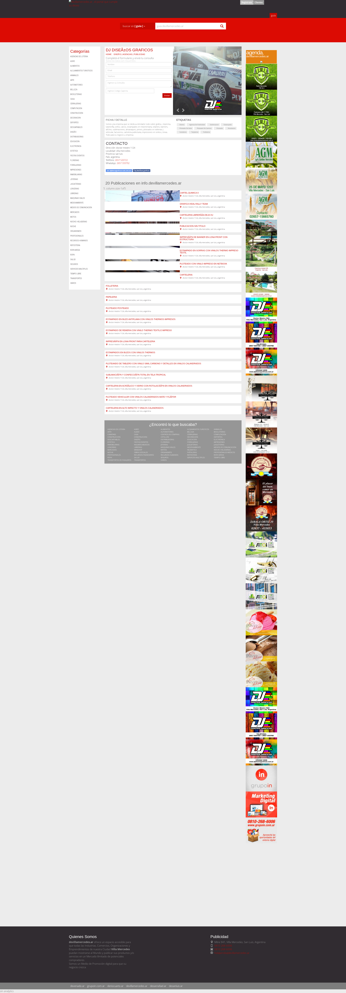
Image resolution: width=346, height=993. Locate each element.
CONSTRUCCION (113, 437)
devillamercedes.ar (136, 986)
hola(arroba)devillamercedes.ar (231, 953)
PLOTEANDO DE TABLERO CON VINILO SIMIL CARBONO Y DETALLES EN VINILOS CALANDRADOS (153, 364)
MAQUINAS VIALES (168, 447)
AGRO (136, 429)
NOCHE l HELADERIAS (222, 450)
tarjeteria (194, 132)
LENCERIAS (111, 447)
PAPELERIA (111, 297)
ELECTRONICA (219, 439)
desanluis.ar (176, 986)
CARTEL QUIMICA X (189, 193)
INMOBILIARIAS (113, 444)
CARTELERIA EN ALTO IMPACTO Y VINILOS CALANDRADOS (135, 408)
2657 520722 (121, 160)
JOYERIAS (164, 444)
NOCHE (110, 452)
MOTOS (164, 450)
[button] (134, 26)
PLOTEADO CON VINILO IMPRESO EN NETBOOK (203, 264)
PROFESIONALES (114, 455)
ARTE (109, 432)
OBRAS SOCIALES (141, 452)
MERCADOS (112, 450)
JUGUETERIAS (192, 444)
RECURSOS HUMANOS (169, 455)
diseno (181, 125)
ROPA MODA (219, 455)
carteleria (182, 132)
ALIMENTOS (165, 429)
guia (273, 15)
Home (109, 54)
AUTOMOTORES (167, 432)
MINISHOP (138, 450)
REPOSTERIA (192, 455)
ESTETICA (111, 442)
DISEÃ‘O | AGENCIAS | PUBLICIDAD (129, 54)
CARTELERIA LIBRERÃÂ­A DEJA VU (196, 215)
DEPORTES (218, 437)
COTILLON (165, 437)
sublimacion (214, 125)
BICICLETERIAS (219, 432)
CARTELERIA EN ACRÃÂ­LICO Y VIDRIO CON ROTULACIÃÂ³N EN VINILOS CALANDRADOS (149, 386)
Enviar (167, 95)
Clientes (259, 2)
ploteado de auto (185, 128)
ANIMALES (218, 429)
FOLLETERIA (112, 286)
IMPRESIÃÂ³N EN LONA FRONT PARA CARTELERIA (130, 341)
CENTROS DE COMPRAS (170, 434)
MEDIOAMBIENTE (194, 447)
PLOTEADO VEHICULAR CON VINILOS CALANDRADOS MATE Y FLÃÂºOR (141, 397)
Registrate (247, 2)
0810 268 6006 (223, 945)
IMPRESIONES (219, 442)
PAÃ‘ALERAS (192, 452)
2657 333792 (123, 163)
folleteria (206, 132)
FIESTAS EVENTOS (141, 442)
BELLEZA (190, 432)
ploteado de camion (204, 128)
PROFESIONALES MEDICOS (224, 452)
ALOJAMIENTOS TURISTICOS (198, 429)
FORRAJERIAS (192, 442)
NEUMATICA (192, 450)
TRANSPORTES (140, 460)
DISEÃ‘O (137, 439)
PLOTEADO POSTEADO (117, 308)
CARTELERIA (186, 275)
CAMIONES (111, 434)
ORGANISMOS (166, 452)
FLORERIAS (165, 442)
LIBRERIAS (138, 447)
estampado (228, 125)
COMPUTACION (220, 434)
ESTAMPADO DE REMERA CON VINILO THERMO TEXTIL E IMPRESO (139, 330)
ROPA (109, 457)
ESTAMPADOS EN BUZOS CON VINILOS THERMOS (130, 352)
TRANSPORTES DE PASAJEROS (119, 460)
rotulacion (231, 128)
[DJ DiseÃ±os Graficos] (207, 80)
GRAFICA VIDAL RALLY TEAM (194, 204)
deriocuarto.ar (115, 986)
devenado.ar (77, 986)
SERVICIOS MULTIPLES (196, 457)
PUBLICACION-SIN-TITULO (192, 226)
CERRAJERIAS (192, 434)
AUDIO (136, 432)
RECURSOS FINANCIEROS (144, 455)
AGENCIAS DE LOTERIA (116, 429)
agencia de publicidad (197, 125)
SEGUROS (164, 457)
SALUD (136, 457)
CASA (136, 434)
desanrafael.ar (158, 986)
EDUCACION (192, 439)
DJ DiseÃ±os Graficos (129, 50)
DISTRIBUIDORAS (167, 439)
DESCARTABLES (113, 439)
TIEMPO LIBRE (219, 457)
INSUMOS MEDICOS (141, 444)
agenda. (257, 54)
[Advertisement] (261, 883)
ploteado (220, 128)
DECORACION (192, 437)
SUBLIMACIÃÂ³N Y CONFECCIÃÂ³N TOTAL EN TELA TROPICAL (136, 375)
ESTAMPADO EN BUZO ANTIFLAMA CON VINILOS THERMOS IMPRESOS (140, 319)
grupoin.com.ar (96, 986)
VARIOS (164, 460)
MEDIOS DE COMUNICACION (225, 447)
